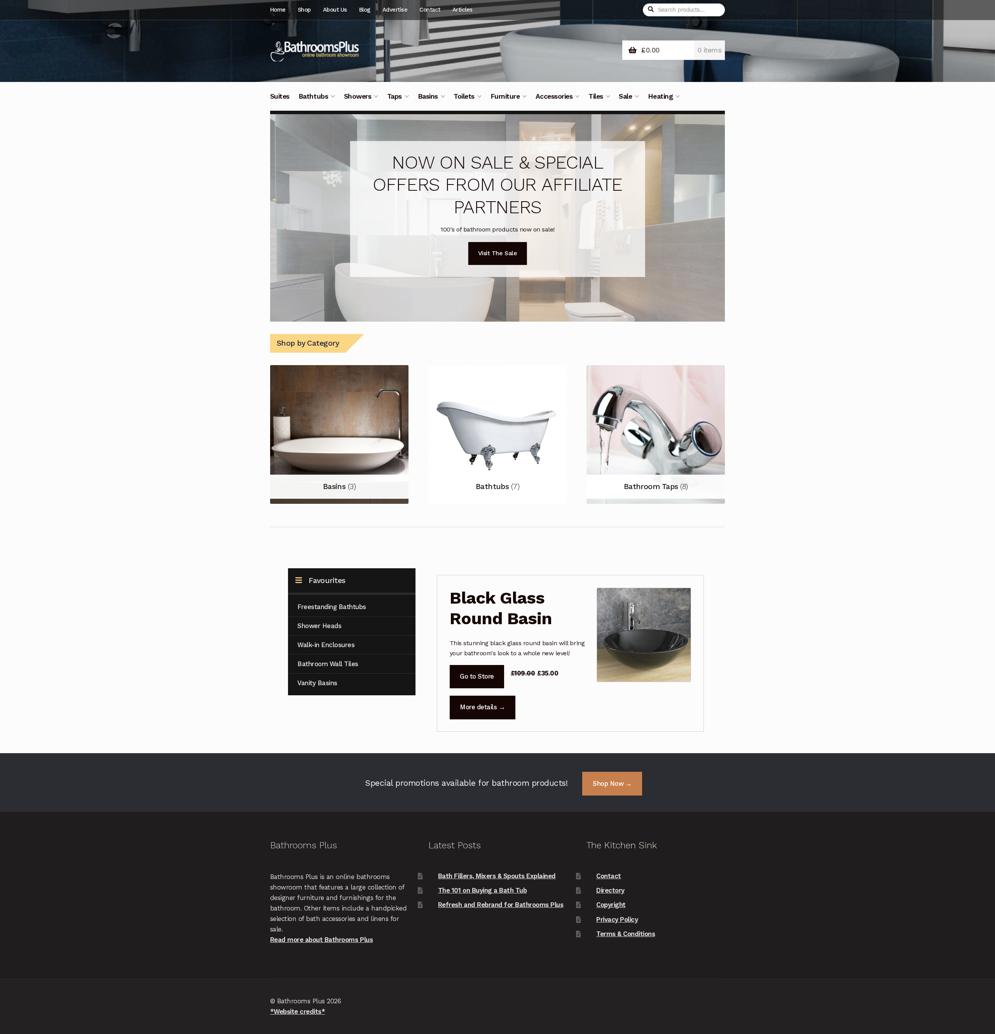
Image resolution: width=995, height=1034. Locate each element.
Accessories (554, 96)
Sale (625, 96)
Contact (429, 9)
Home (278, 9)
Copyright (611, 905)
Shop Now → (612, 783)
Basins (428, 96)
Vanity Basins (317, 683)
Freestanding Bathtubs (331, 607)
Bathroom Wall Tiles (327, 664)
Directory (610, 890)
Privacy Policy (617, 919)
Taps (394, 96)
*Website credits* (297, 1011)
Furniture (505, 96)
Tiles (595, 96)
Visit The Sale (497, 253)
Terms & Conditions (625, 934)
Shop (304, 9)
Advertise (395, 9)
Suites (280, 96)
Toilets (464, 96)
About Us (335, 9)
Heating (660, 96)
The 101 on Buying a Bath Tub (482, 890)
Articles (462, 9)
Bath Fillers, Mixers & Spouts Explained (497, 876)
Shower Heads (319, 626)
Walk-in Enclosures (325, 645)
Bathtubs (313, 96)
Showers (358, 96)
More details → (482, 707)
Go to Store (477, 676)
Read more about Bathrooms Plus (321, 939)
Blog (364, 9)
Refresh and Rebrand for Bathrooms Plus (500, 905)
